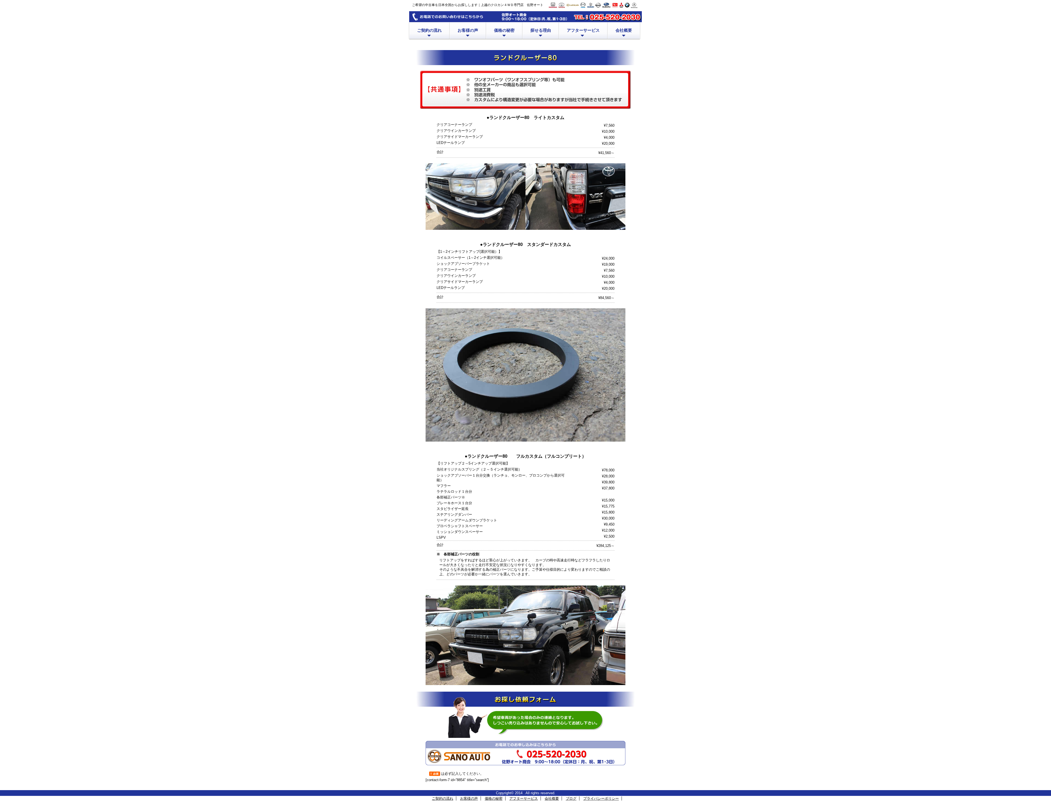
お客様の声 (469, 798)
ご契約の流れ (442, 798)
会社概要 (552, 798)
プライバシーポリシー (601, 798)
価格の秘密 (494, 798)
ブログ (571, 798)
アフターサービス (523, 798)
